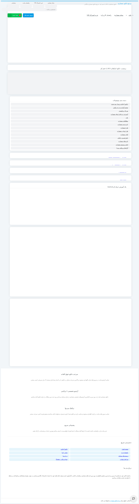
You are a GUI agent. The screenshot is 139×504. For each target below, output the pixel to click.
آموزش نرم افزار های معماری (119, 114)
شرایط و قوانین (124, 459)
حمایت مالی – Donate (61, 459)
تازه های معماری (123, 141)
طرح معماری (124, 128)
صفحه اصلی (125, 449)
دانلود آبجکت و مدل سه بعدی (119, 104)
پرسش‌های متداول (123, 456)
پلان (127, 118)
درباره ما (65, 456)
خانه (130, 15)
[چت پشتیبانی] (133, 498)
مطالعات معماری (123, 121)
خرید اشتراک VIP (92, 15)
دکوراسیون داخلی (122, 138)
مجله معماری (119, 15)
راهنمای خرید (124, 452)
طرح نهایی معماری (122, 131)
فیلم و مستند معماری (122, 145)
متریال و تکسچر (123, 111)
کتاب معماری (124, 134)
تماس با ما (64, 452)
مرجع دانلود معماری (115, 500)
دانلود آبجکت (64, 449)
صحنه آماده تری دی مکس (120, 107)
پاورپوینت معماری (123, 124)
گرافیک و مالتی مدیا (122, 148)
